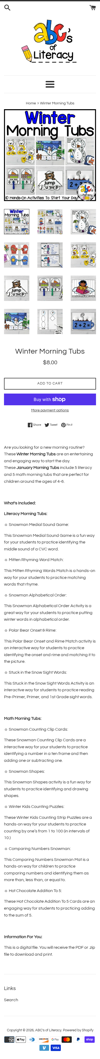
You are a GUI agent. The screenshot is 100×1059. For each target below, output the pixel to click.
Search (11, 1000)
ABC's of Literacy (48, 1030)
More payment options (50, 410)
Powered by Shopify (78, 1030)
